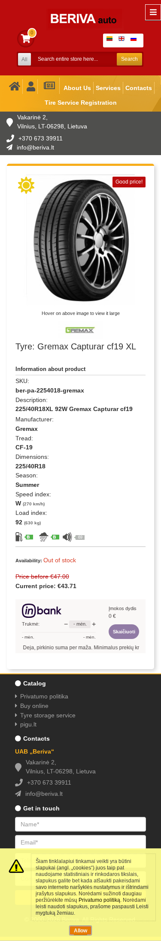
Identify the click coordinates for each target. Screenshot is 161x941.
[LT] (111, 40)
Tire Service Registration (81, 102)
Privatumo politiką (99, 900)
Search (129, 59)
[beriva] (80, 12)
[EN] (123, 40)
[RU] (135, 40)
